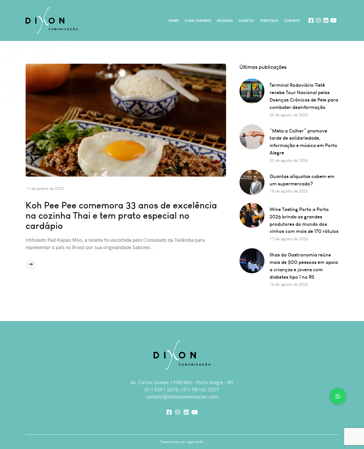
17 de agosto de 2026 (289, 238)
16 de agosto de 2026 (289, 284)
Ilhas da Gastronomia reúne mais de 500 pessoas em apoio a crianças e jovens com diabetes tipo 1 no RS (304, 266)
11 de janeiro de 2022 (45, 188)
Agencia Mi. (196, 441)
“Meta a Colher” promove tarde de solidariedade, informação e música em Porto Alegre (303, 142)
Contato (292, 20)
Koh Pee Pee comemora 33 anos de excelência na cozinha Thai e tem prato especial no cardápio (121, 215)
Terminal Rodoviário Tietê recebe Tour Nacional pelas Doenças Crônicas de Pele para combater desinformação (304, 96)
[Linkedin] (326, 20)
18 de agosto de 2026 (289, 191)
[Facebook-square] (311, 20)
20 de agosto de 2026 (289, 114)
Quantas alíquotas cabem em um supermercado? (302, 180)
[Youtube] (333, 20)
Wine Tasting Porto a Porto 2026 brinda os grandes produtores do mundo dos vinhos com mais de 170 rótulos (304, 220)
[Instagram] (318, 20)
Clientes (246, 20)
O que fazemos (198, 20)
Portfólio (269, 20)
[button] (338, 396)
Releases (225, 20)
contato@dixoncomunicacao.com (182, 396)
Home (174, 20)
